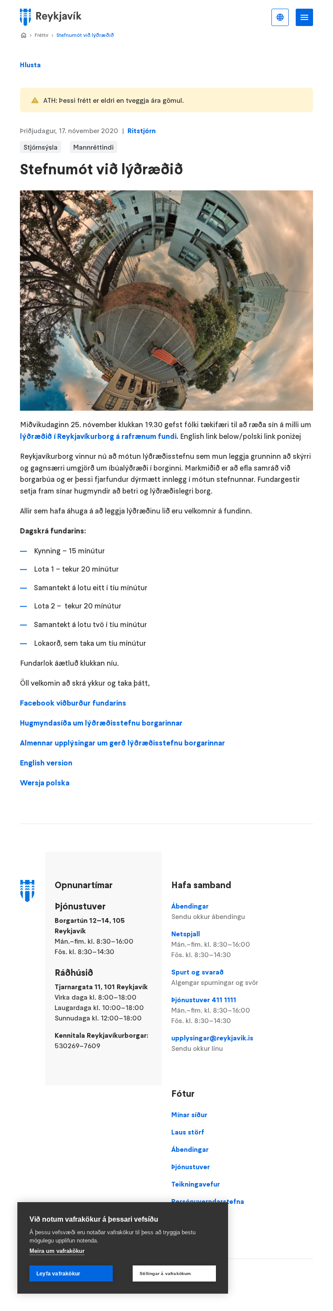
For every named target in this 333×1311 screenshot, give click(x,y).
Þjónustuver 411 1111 (210, 1010)
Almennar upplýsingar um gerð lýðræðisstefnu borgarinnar (122, 743)
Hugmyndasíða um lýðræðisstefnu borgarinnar (101, 723)
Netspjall (210, 944)
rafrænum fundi (148, 436)
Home (23, 35)
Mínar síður (189, 1114)
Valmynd (304, 17)
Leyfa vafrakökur (58, 1274)
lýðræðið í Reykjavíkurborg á (70, 436)
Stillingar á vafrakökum (165, 1273)
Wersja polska (44, 783)
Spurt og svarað (214, 977)
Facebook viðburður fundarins (73, 703)
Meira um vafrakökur (57, 1251)
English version (46, 763)
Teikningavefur (195, 1184)
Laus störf (187, 1132)
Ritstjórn (141, 130)
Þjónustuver (190, 1166)
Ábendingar (208, 911)
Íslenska (280, 17)
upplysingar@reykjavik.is (212, 1043)
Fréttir (42, 35)
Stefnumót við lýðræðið (85, 35)
